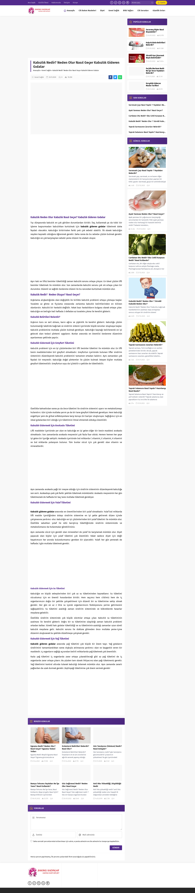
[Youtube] (123, 2)
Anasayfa (36, 70)
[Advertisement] (76, 38)
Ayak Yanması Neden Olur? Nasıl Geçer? (146, 110)
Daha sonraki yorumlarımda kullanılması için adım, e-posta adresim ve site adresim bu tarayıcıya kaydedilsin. (76, 841)
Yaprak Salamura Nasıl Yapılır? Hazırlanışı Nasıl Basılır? (147, 132)
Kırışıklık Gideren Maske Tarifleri (153, 84)
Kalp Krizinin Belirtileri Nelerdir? (155, 44)
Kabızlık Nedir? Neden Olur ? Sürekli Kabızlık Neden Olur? (147, 121)
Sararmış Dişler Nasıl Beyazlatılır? (155, 31)
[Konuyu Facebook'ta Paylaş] (110, 77)
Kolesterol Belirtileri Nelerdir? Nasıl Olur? (75, 747)
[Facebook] (111, 2)
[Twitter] (115, 2)
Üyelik (162, 3)
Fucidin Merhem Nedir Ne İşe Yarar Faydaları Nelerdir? (155, 70)
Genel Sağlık (46, 70)
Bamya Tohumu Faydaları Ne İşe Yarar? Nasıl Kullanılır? (45, 784)
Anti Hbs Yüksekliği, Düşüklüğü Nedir (107, 784)
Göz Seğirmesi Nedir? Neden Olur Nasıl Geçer (75, 784)
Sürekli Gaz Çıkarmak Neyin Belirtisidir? (155, 56)
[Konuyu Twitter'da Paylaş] (115, 77)
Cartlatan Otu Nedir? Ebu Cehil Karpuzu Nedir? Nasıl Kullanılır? (147, 116)
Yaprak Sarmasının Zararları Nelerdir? (145, 127)
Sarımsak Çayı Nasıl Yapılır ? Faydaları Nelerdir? (147, 105)
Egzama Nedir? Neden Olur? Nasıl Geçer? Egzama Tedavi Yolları (43, 749)
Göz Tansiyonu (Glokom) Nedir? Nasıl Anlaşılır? (107, 747)
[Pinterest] (127, 2)
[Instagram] (119, 2)
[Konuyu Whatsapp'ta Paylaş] (120, 77)
